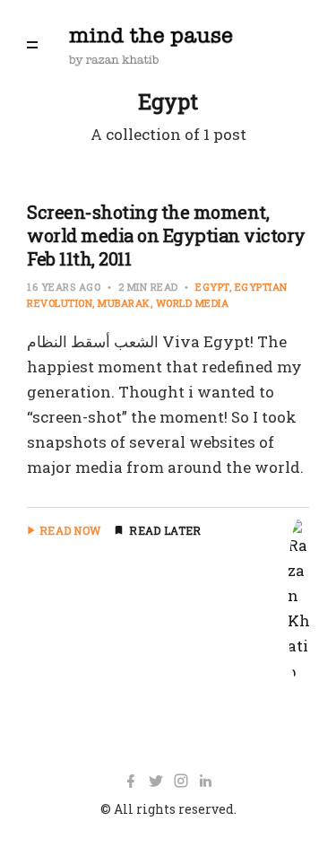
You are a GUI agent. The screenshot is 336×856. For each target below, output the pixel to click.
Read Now (69, 530)
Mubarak (124, 303)
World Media (192, 303)
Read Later (165, 530)
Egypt (212, 286)
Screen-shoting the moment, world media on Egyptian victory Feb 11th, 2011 (166, 235)
